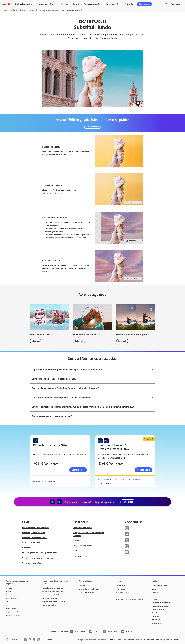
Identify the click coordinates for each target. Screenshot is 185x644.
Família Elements (112, 4)
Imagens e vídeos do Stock (14, 612)
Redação (154, 599)
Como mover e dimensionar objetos (37, 558)
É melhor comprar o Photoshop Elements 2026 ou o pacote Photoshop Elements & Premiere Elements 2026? (83, 406)
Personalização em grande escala (52, 588)
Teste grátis (129, 4)
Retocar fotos (27, 548)
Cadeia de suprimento (159, 609)
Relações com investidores (160, 606)
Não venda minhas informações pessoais (156, 640)
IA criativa (9, 588)
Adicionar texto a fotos (31, 543)
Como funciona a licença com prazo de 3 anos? (54, 378)
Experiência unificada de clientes (52, 595)
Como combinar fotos (31, 563)
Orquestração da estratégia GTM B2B (54, 602)
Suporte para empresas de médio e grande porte (130, 599)
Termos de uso (121, 640)
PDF (7, 602)
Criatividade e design (22, 4)
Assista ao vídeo (92, 127)
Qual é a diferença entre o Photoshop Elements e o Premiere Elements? (65, 388)
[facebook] (25, 639)
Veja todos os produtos (13, 615)
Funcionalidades (53, 10)
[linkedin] (38, 639)
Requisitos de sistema (82, 527)
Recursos (76, 4)
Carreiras (155, 592)
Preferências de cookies (134, 640)
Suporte (76, 541)
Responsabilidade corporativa (161, 603)
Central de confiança (158, 613)
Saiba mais (36, 341)
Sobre (154, 589)
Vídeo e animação (11, 598)
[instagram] (30, 639)
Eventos (154, 596)
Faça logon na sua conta (159, 586)
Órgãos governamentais (86, 592)
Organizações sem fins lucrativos (89, 589)
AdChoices (176, 640)
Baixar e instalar (121, 589)
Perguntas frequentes (82, 546)
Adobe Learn (119, 596)
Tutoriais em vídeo (81, 556)
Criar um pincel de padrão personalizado (39, 553)
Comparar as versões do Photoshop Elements (88, 534)
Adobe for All (156, 620)
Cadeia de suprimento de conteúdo (53, 591)
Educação (82, 586)
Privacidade (111, 640)
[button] (166, 4)
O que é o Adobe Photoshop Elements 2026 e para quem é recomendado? (67, 369)
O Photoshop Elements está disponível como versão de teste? (61, 397)
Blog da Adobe (156, 623)
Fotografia (9, 591)
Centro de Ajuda (120, 586)
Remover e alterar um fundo (34, 537)
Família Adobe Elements (17, 10)
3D (7, 605)
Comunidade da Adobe (123, 592)
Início (5, 10)
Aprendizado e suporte (92, 4)
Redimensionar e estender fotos (35, 527)
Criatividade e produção (49, 598)
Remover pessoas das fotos (33, 532)
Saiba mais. (82, 454)
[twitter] (34, 639)
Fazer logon (175, 4)
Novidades (64, 4)
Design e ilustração (12, 595)
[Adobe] (7, 4)
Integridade (155, 616)
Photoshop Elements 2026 (46, 4)
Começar (77, 551)
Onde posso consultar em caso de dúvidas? (52, 416)
